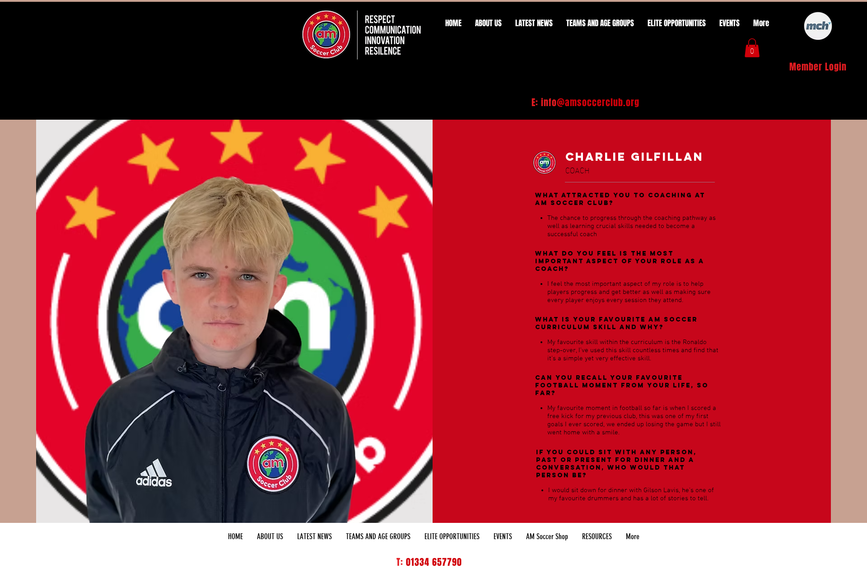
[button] (752, 47)
